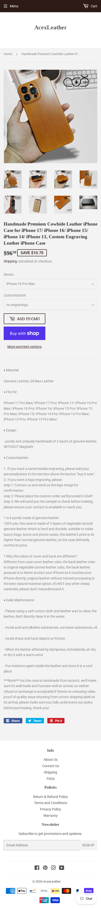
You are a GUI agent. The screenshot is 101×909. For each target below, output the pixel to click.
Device (8, 274)
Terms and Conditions (50, 803)
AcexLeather (50, 27)
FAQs (51, 779)
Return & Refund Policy (50, 797)
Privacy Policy (50, 809)
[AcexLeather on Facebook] (36, 868)
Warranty (50, 816)
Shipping (10, 261)
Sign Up (88, 845)
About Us (51, 759)
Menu (14, 6)
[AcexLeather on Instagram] (53, 868)
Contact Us (50, 766)
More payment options (24, 347)
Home (8, 54)
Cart (93, 6)
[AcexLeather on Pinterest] (45, 868)
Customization (15, 295)
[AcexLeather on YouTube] (61, 868)
